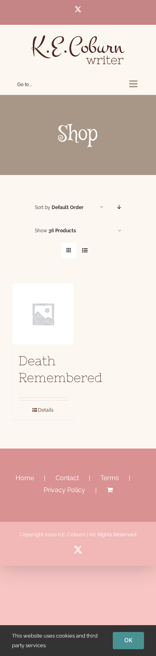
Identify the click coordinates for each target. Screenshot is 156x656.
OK (128, 640)
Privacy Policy (64, 490)
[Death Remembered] (43, 313)
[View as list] (84, 250)
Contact (67, 478)
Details (46, 410)
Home (25, 478)
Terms (109, 478)
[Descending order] (119, 207)
